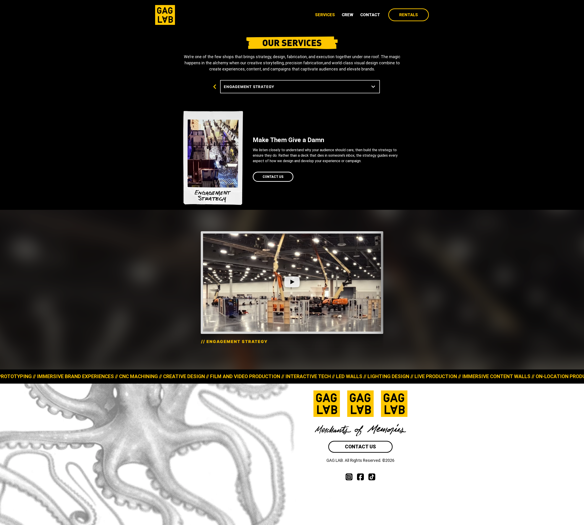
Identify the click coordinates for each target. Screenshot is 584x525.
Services (325, 14)
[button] (292, 282)
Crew (347, 14)
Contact (370, 14)
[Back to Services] (216, 88)
